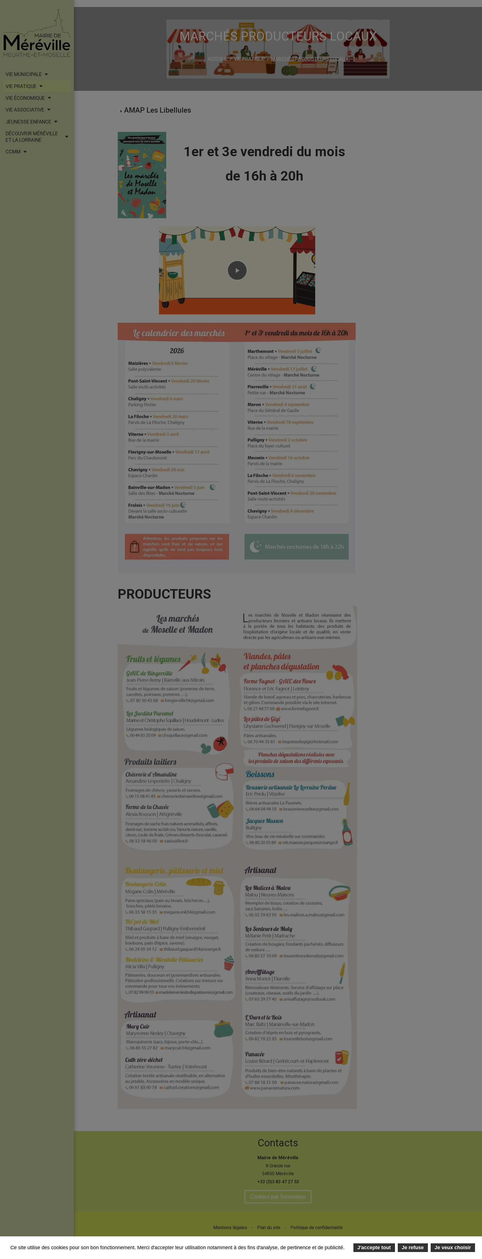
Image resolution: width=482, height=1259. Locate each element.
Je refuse (413, 1247)
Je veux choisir (453, 1247)
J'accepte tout (374, 1247)
